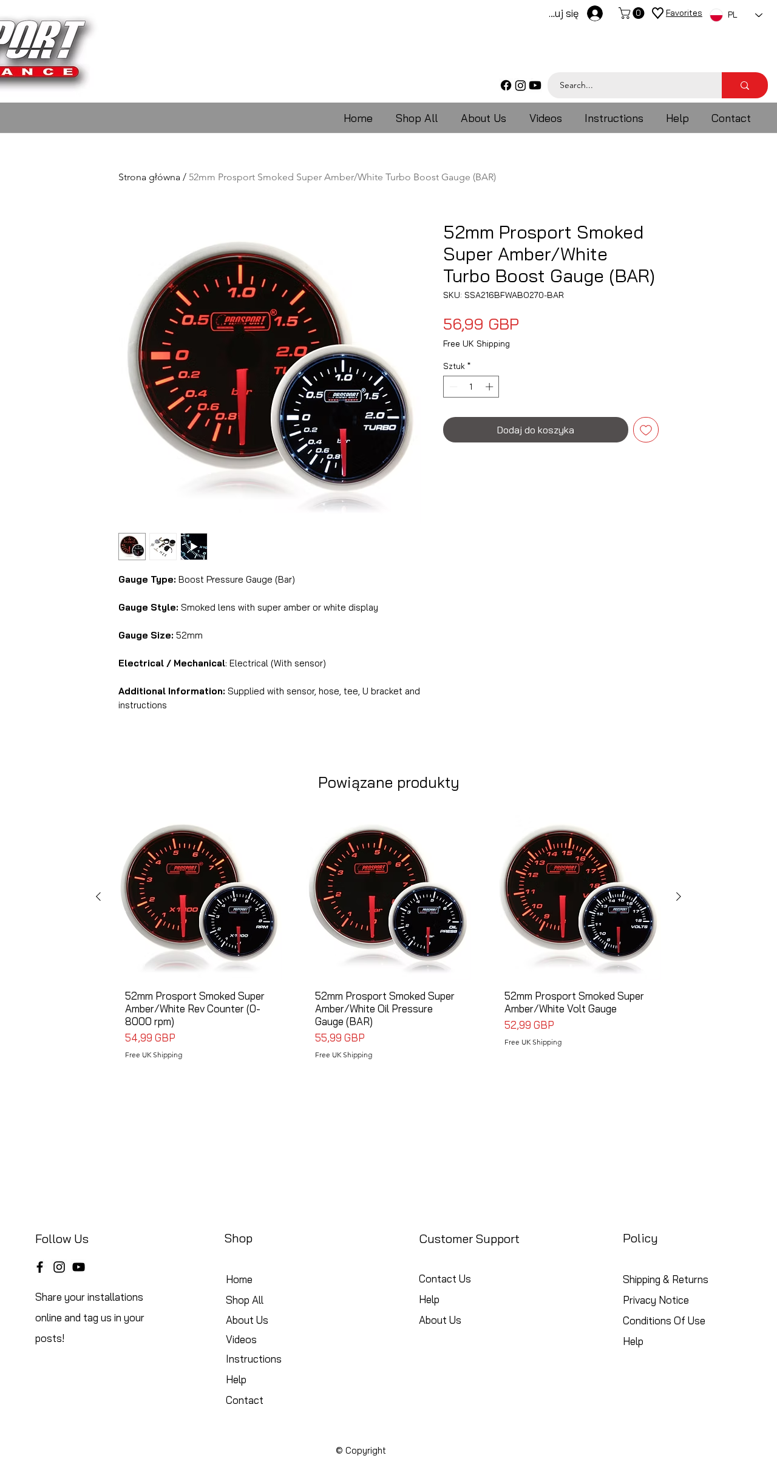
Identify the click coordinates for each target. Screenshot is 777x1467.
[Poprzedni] (98, 896)
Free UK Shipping (476, 344)
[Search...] (745, 85)
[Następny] (678, 896)
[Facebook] (506, 85)
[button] (633, 13)
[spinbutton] (471, 386)
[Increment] (490, 386)
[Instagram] (521, 85)
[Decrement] (452, 386)
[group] (388, 948)
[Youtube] (535, 85)
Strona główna (149, 177)
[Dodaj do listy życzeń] (646, 429)
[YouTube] (78, 1267)
